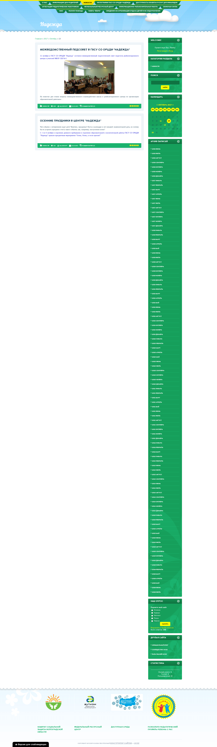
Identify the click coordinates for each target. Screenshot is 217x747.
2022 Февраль (157, 447)
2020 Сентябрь (158, 371)
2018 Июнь (156, 253)
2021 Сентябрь (158, 425)
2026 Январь (157, 565)
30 (153, 133)
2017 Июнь (156, 199)
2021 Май (155, 407)
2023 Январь (157, 456)
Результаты (155, 628)
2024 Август (157, 493)
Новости (46, 106)
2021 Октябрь (157, 429)
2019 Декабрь (157, 334)
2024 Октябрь (157, 502)
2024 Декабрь (157, 511)
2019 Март (156, 294)
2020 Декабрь (157, 384)
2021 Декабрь (157, 438)
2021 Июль (156, 416)
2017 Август (156, 208)
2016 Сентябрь (158, 163)
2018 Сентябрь (158, 267)
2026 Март (156, 574)
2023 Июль (156, 470)
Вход (171, 51)
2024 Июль (156, 488)
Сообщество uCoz (160, 650)
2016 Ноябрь (157, 172)
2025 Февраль (157, 520)
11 (161, 121)
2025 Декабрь (157, 560)
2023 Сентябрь (158, 479)
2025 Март (156, 524)
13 (169, 121)
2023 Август (157, 475)
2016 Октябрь (157, 167)
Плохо (156, 618)
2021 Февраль (157, 393)
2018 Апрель (157, 244)
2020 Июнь (156, 362)
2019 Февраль (157, 289)
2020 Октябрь (157, 375)
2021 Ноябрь (157, 434)
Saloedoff (63, 106)
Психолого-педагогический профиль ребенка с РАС (163, 728)
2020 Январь (157, 339)
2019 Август (157, 316)
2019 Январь (157, 285)
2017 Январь (157, 181)
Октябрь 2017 (165, 105)
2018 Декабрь (157, 280)
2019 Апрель (157, 298)
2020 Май (155, 357)
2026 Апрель (157, 579)
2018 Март (156, 239)
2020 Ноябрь (157, 380)
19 (165, 125)
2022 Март (156, 452)
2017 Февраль (157, 185)
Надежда (51, 24)
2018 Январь (157, 230)
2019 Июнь (156, 307)
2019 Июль (156, 312)
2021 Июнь (156, 411)
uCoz (136, 743)
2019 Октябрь (157, 325)
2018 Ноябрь (157, 276)
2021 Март (156, 398)
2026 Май (155, 583)
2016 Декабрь (157, 176)
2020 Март (156, 348)
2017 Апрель (157, 194)
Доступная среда (120, 727)
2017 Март (156, 190)
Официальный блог (160, 645)
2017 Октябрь (157, 217)
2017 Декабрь (157, 226)
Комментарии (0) (88, 106)
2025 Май (155, 533)
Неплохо (157, 615)
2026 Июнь (156, 588)
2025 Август (157, 547)
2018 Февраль (157, 235)
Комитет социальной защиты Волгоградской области (50, 729)
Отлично (157, 610)
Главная (38, 39)
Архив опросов (167, 628)
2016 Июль (156, 153)
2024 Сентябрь (158, 497)
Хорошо (157, 613)
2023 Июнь (156, 466)
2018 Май (155, 248)
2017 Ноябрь (157, 221)
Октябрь (53, 39)
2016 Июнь (156, 149)
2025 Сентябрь (158, 551)
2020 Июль (156, 366)
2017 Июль (156, 203)
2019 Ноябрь (157, 330)
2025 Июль (156, 542)
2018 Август (157, 262)
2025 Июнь (156, 538)
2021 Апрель (157, 402)
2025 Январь (157, 515)
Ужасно (156, 621)
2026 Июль (156, 592)
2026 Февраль (157, 570)
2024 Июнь (156, 484)
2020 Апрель (157, 352)
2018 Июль (156, 258)
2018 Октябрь (157, 271)
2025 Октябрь (157, 556)
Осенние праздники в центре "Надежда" (70, 120)
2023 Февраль (157, 461)
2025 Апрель (157, 529)
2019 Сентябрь (158, 321)
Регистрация (162, 51)
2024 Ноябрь (157, 506)
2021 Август (157, 420)
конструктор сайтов (121, 743)
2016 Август (157, 158)
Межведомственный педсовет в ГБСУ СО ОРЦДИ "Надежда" (85, 49)
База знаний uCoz (159, 654)
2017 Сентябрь (158, 212)
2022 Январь (157, 443)
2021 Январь (157, 389)
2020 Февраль (157, 343)
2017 (46, 39)
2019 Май (155, 303)
